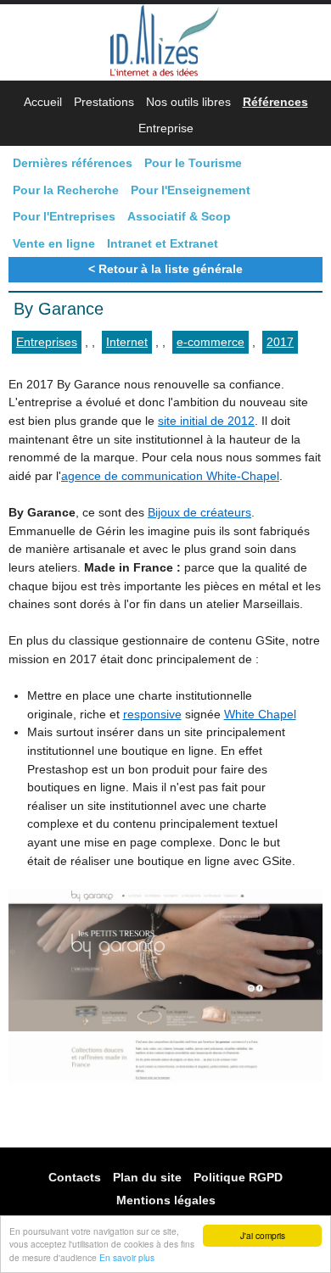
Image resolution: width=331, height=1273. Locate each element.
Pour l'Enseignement (190, 190)
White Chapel (260, 714)
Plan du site (147, 1176)
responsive (152, 714)
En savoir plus (126, 1257)
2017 (280, 342)
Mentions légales (166, 1199)
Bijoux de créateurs (199, 512)
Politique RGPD (238, 1176)
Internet (127, 342)
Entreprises (46, 342)
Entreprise (166, 128)
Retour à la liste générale (170, 269)
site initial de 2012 (206, 420)
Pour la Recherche (66, 190)
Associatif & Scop (179, 216)
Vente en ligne (54, 243)
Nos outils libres (188, 102)
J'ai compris (262, 1235)
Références (275, 102)
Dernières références (72, 163)
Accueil (43, 102)
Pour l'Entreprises (64, 216)
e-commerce (210, 342)
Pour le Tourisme (193, 163)
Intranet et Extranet (162, 243)
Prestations (104, 102)
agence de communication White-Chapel (170, 476)
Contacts (74, 1176)
